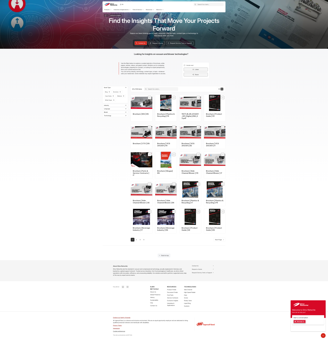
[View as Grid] (222, 89)
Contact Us (153, 305)
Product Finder (171, 289)
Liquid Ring (187, 303)
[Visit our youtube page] (127, 287)
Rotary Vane (188, 300)
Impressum (116, 328)
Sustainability (154, 300)
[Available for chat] (323, 335)
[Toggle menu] (149, 97)
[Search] (195, 4)
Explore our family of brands (121, 317)
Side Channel (188, 289)
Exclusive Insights (172, 300)
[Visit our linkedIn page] (123, 287)
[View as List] (219, 89)
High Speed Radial (189, 292)
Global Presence (155, 295)
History (152, 297)
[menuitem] (108, 10)
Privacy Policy (117, 325)
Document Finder (172, 292)
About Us (153, 292)
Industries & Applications (171, 304)
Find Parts (170, 295)
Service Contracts (172, 298)
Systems (186, 306)
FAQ (151, 303)
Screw (186, 298)
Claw (185, 295)
